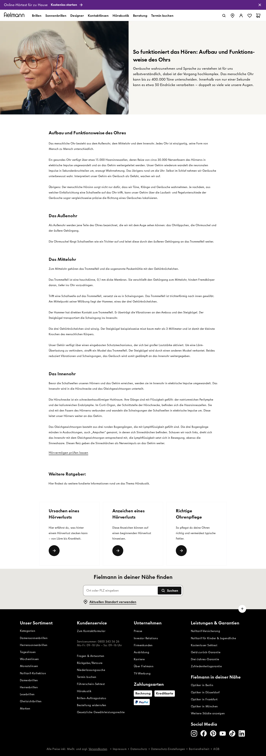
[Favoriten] (250, 15)
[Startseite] (15, 15)
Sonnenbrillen (55, 16)
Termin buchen (162, 16)
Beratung (140, 16)
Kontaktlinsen (98, 16)
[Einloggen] (241, 15)
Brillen (36, 16)
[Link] (54, 550)
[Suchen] (224, 15)
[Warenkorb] (258, 15)
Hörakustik (121, 16)
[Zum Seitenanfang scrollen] (242, 609)
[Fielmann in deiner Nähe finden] (232, 15)
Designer (77, 16)
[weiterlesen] (181, 550)
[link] (133, 5)
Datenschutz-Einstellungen (168, 749)
